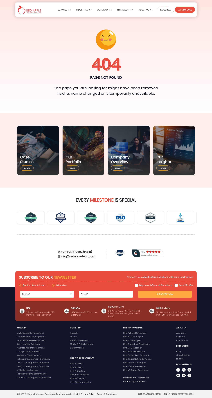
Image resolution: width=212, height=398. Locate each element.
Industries (82, 9)
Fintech (74, 332)
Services (63, 9)
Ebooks (179, 358)
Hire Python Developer (134, 332)
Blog (178, 351)
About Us (144, 9)
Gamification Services (28, 344)
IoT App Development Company (33, 358)
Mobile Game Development (31, 340)
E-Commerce (77, 347)
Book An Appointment (134, 381)
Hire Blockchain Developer (136, 344)
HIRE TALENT (123, 9)
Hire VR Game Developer (136, 370)
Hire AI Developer (132, 340)
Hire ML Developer (132, 347)
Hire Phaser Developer (134, 366)
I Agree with (155, 285)
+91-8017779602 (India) (76, 252)
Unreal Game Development (31, 336)
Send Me (185, 285)
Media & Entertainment (82, 344)
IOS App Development (28, 351)
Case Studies (183, 355)
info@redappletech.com (78, 256)
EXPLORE (27, 168)
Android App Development (31, 347)
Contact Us (182, 340)
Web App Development (29, 355)
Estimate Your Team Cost (136, 377)
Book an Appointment (34, 285)
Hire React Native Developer (137, 358)
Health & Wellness (79, 340)
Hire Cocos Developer (134, 362)
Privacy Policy (88, 394)
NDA (191, 285)
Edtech (73, 336)
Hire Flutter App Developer (136, 355)
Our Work (103, 9)
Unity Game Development (30, 332)
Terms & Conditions (162, 285)
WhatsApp (61, 285)
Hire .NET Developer (133, 336)
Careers (180, 336)
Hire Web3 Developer (134, 351)
